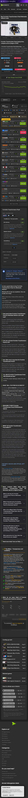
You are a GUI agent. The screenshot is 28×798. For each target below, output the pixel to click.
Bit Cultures (6, 222)
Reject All (11, 795)
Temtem (14, 678)
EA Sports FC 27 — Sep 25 (14, 659)
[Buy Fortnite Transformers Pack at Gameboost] (4, 130)
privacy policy (5, 791)
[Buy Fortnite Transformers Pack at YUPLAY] (4, 181)
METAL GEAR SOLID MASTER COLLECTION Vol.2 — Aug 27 (14, 644)
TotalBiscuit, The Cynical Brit (11, 218)
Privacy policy (5, 797)
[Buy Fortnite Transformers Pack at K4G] (4, 167)
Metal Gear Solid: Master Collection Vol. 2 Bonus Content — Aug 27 (14, 647)
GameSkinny (7, 240)
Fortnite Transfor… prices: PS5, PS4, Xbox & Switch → (15, 93)
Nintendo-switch (9, 12)
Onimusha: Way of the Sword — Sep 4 (14, 653)
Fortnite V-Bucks (8, 468)
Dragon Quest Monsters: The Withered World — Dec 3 (14, 668)
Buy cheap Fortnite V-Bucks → (13, 278)
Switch (19, 41)
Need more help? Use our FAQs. (12, 541)
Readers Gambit (7, 231)
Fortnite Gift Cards (15, 476)
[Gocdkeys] (4, 5)
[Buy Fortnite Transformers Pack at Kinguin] (4, 152)
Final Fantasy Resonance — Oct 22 (14, 662)
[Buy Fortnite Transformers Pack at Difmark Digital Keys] (5, 121)
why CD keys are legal (12, 567)
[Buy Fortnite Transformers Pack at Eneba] (4, 137)
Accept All (5, 795)
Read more (12, 228)
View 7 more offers (14, 203)
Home (2, 12)
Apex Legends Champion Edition (14, 681)
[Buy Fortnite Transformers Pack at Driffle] (4, 174)
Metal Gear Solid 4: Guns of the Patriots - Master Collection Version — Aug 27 (14, 650)
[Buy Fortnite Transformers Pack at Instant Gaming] (4, 189)
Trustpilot (9, 578)
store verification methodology (11, 562)
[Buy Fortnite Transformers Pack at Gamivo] (4, 145)
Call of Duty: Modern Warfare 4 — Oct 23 (14, 665)
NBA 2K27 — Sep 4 (14, 656)
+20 (14, 247)
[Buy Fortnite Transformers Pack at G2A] (4, 196)
